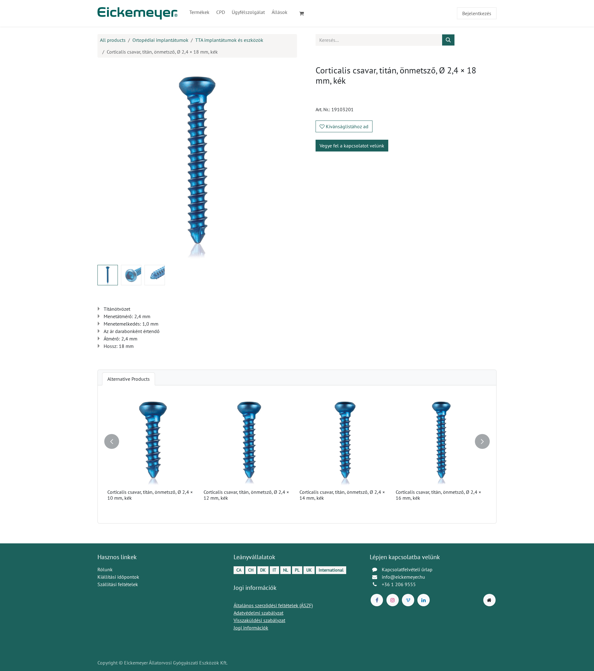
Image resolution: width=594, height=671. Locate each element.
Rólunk (105, 569)
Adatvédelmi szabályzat (258, 613)
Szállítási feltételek (117, 584)
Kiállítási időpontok (118, 577)
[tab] (128, 378)
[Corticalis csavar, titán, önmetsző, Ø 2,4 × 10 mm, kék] (153, 441)
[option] (297, 454)
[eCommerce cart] (304, 13)
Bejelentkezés (476, 13)
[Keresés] (448, 40)
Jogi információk (251, 628)
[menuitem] (199, 12)
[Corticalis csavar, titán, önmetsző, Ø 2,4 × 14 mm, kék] (345, 441)
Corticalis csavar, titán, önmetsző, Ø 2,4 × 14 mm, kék (342, 495)
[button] (107, 162)
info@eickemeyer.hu (403, 577)
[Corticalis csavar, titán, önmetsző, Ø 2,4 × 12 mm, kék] (249, 441)
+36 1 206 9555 (399, 584)
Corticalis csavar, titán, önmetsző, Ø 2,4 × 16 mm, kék (438, 495)
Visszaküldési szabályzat (259, 620)
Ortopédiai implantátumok (160, 40)
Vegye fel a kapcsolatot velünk (352, 146)
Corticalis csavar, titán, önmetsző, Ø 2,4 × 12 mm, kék (246, 495)
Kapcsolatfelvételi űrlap (407, 569)
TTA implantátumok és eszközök (229, 40)
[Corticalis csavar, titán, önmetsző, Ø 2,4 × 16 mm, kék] (441, 441)
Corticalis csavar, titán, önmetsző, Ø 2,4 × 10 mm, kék (150, 495)
